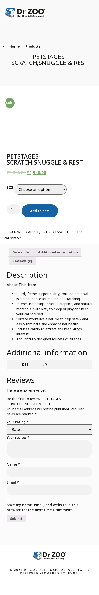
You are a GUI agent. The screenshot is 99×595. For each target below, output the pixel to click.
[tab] (22, 252)
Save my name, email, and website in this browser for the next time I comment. (42, 507)
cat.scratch (13, 238)
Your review (18, 437)
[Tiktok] (63, 584)
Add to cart (40, 210)
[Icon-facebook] (35, 584)
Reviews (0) (22, 261)
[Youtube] (54, 584)
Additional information (58, 252)
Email (13, 482)
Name (13, 464)
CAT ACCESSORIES (56, 231)
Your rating (18, 422)
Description (22, 252)
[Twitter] (45, 584)
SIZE (10, 187)
